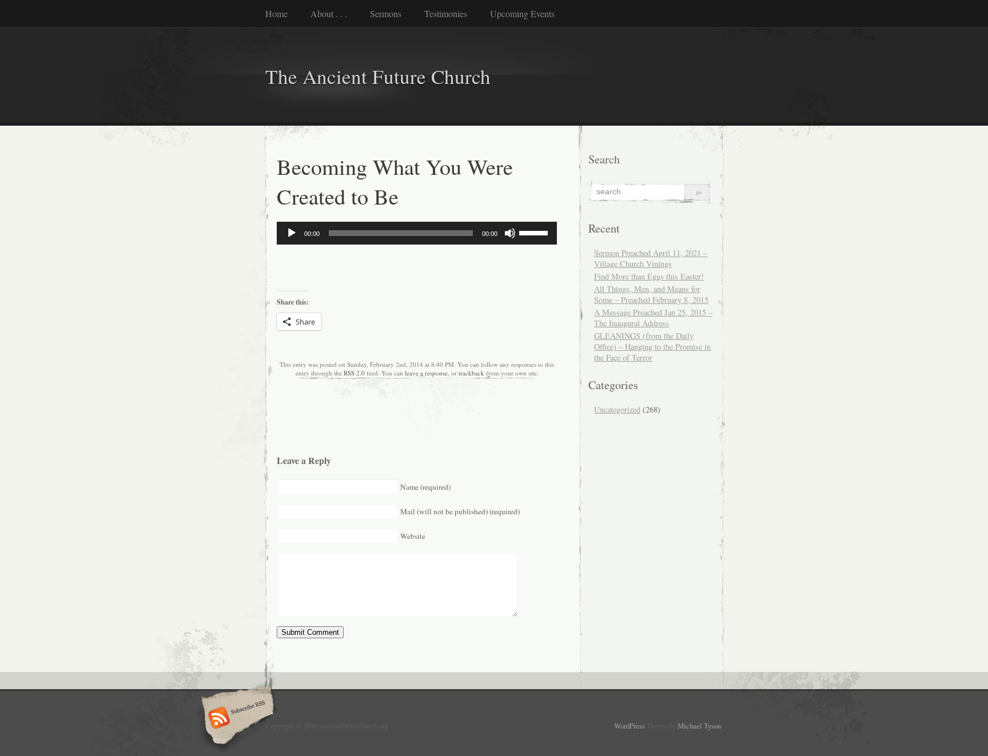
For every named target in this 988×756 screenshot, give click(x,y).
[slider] (535, 232)
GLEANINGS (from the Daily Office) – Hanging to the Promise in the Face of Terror (652, 346)
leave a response (426, 373)
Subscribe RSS (235, 719)
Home (276, 13)
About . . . (328, 13)
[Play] (291, 233)
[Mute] (510, 233)
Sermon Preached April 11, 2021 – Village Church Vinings (650, 258)
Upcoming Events (522, 13)
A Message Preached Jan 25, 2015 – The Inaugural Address (653, 318)
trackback (471, 373)
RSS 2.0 (354, 373)
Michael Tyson (699, 726)
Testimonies (445, 13)
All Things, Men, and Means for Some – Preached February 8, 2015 (651, 294)
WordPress (629, 726)
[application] (417, 233)
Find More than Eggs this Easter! (649, 276)
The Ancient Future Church (378, 76)
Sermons (385, 13)
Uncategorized (617, 409)
